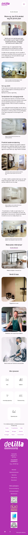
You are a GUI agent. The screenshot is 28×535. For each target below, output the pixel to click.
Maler (21, 428)
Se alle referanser (14, 11)
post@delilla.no (14, 461)
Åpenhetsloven (14, 493)
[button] (25, 257)
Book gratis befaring (20, 532)
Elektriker (21, 431)
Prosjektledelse (14, 428)
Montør (13, 434)
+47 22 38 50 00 (14, 459)
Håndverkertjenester (14, 472)
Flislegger (7, 431)
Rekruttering (14, 477)
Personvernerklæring (14, 488)
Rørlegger (14, 431)
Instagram (12, 531)
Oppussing (14, 475)
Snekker (7, 428)
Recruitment (14, 480)
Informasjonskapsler (14, 491)
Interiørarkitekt (20, 434)
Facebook (6, 531)
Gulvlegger (6, 434)
